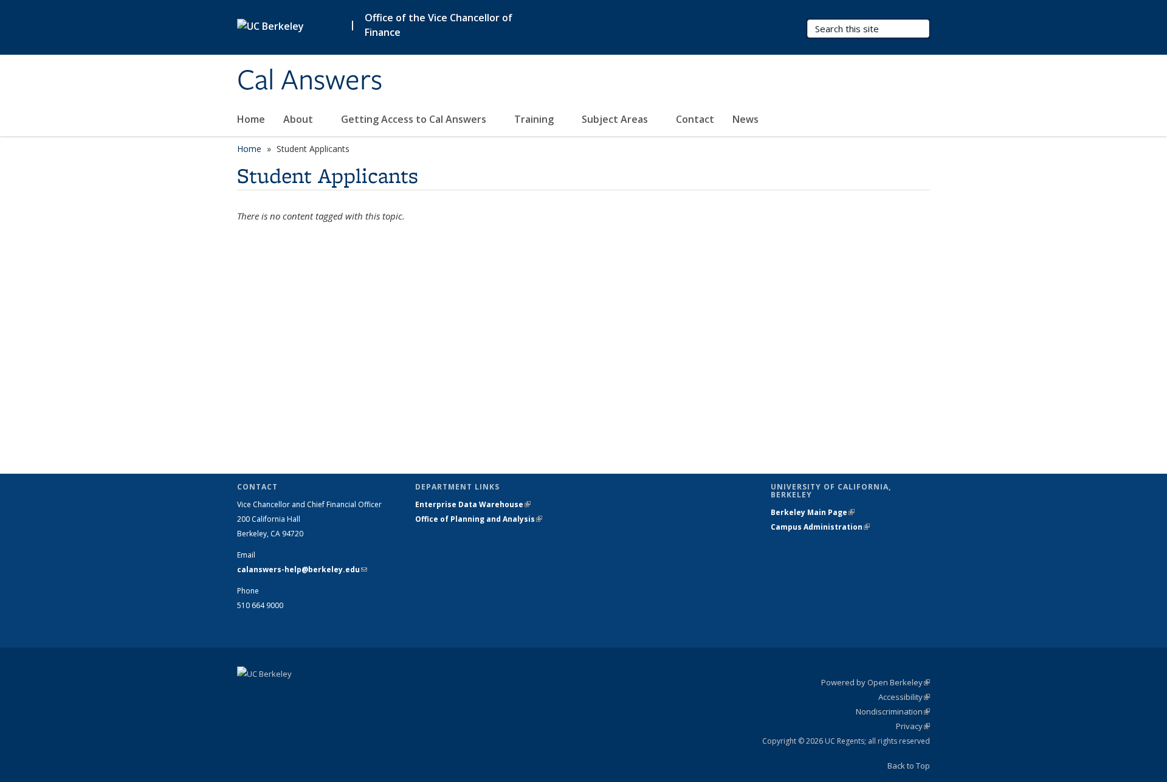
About (299, 119)
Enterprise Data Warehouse (473, 504)
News (745, 119)
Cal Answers (309, 81)
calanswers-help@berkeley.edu (302, 569)
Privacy (913, 726)
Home (251, 119)
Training (535, 119)
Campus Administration (820, 527)
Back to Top (908, 765)
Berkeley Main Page (813, 512)
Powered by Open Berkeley (875, 682)
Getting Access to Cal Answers (415, 119)
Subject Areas (616, 119)
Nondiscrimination (893, 711)
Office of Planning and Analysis (478, 519)
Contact (695, 119)
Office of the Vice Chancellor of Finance (438, 25)
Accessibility (904, 696)
